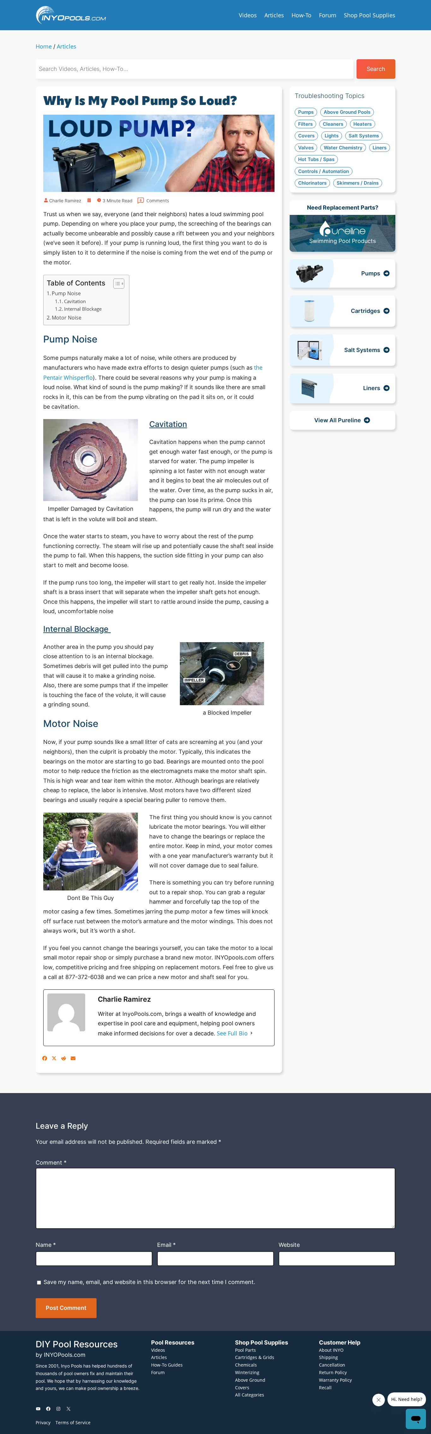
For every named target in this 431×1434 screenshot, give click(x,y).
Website (289, 1244)
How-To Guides (167, 1365)
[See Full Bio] (251, 1033)
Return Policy (333, 1372)
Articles (66, 46)
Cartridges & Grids (254, 1357)
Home (44, 46)
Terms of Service (73, 1422)
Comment (51, 1162)
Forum (158, 1372)
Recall (325, 1388)
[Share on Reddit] (64, 1058)
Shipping (328, 1357)
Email (166, 1244)
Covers (242, 1388)
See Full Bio (232, 1033)
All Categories (249, 1395)
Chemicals (246, 1365)
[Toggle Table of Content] (116, 283)
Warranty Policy (335, 1380)
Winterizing (247, 1372)
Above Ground (250, 1380)
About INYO (331, 1350)
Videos (158, 1350)
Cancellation (332, 1365)
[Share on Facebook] (45, 1058)
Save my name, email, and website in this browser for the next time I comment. (149, 1282)
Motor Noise (66, 317)
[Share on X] (54, 1058)
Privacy (43, 1422)
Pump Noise (66, 293)
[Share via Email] (73, 1058)
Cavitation (75, 301)
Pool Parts (245, 1350)
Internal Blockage (83, 309)
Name (46, 1244)
